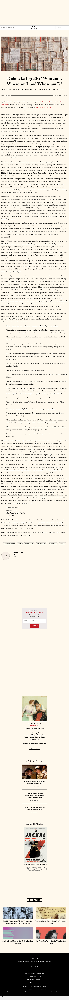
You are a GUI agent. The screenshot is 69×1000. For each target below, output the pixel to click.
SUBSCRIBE (34, 626)
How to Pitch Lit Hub (34, 976)
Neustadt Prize (52, 543)
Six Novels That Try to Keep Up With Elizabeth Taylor (51, 942)
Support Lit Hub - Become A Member (34, 986)
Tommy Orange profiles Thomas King (34, 743)
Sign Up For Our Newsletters (34, 973)
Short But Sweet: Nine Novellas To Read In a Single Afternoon (18, 942)
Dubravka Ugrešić (29, 543)
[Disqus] (34, 581)
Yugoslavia (62, 543)
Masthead (34, 966)
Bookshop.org (41, 991)
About (34, 970)
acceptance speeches (9, 543)
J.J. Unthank (35, 800)
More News (34, 748)
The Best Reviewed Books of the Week (35, 865)
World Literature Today (43, 107)
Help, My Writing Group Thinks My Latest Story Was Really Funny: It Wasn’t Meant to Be (18, 922)
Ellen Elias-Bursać (41, 543)
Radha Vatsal (35, 786)
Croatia (20, 543)
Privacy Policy (34, 983)
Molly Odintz (35, 812)
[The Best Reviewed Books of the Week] (35, 845)
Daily (34, 723)
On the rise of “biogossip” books (34, 728)
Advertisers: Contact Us (34, 980)
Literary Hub (5, 95)
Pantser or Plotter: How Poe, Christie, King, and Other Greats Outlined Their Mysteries (34, 795)
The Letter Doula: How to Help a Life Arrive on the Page (51, 922)
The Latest (34, 900)
